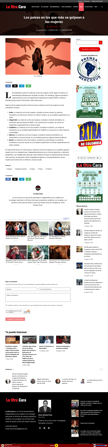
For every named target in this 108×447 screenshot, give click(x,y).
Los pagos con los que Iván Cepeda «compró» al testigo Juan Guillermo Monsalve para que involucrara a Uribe (91, 433)
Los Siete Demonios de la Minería (94, 381)
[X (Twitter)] (15, 85)
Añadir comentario (13, 295)
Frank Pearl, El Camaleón (87, 423)
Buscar (78, 39)
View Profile (41, 417)
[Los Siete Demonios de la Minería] (82, 381)
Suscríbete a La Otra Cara (89, 49)
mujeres (32, 169)
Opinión (75, 6)
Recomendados (55, 6)
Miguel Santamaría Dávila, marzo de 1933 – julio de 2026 (44, 381)
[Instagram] (48, 428)
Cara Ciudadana (66, 6)
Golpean (9, 169)
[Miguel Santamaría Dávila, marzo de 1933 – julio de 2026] (32, 381)
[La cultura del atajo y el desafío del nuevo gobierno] (57, 381)
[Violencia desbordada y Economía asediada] (63, 340)
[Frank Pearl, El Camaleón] (75, 423)
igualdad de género (21, 169)
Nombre (9, 289)
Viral (81, 6)
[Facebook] (8, 85)
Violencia (49, 169)
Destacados (35, 6)
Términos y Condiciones (84, 1)
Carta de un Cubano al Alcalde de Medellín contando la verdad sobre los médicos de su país (91, 403)
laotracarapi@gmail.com (18, 429)
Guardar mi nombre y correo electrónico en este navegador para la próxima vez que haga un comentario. (35, 305)
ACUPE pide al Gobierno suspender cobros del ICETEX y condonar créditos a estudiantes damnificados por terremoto (93, 251)
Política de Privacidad (97, 1)
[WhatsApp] (28, 85)
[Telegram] (21, 85)
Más (96, 6)
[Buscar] (102, 6)
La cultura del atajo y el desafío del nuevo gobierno (69, 381)
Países (40, 169)
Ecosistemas (89, 6)
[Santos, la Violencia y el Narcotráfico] (46, 340)
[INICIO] (47, 26)
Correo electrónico (45, 289)
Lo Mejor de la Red (66, 30)
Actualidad (44, 6)
